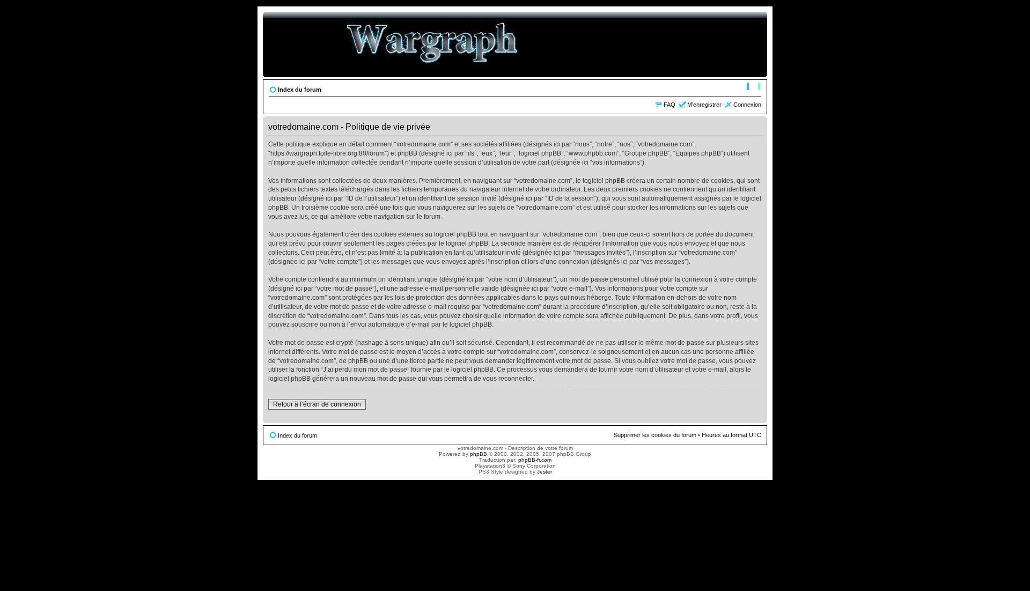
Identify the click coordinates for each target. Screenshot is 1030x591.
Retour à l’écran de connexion (317, 404)
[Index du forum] (433, 44)
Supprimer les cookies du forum (655, 435)
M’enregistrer (704, 104)
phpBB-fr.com (534, 460)
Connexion (747, 104)
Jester (544, 472)
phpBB (478, 454)
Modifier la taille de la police (753, 87)
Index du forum (299, 89)
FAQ (669, 104)
